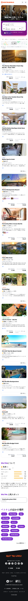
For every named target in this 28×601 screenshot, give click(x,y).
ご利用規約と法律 (15, 588)
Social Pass (13, 575)
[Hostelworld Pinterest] (19, 563)
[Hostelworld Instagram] (12, 563)
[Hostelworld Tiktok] (22, 563)
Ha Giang (5, 530)
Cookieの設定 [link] (14, 594)
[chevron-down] (12, 467)
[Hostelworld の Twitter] (9, 563)
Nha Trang (5, 518)
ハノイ (4, 514)
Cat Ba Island (14, 534)
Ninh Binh (5, 526)
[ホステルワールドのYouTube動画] (16, 563)
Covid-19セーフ (9, 74)
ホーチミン (5, 522)
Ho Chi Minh (15, 518)
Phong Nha (15, 530)
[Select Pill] (22, 2)
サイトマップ (22, 591)
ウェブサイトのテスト (13, 591)
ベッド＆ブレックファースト (20, 572)
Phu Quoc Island (7, 539)
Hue (21, 514)
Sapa (13, 526)
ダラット (5, 534)
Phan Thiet (13, 514)
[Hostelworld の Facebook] (6, 563)
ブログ (3, 572)
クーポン (22, 588)
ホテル (4, 64)
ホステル (4, 188)
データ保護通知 (7, 588)
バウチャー (5, 591)
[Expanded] (2, 39)
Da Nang (21, 526)
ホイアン (14, 522)
